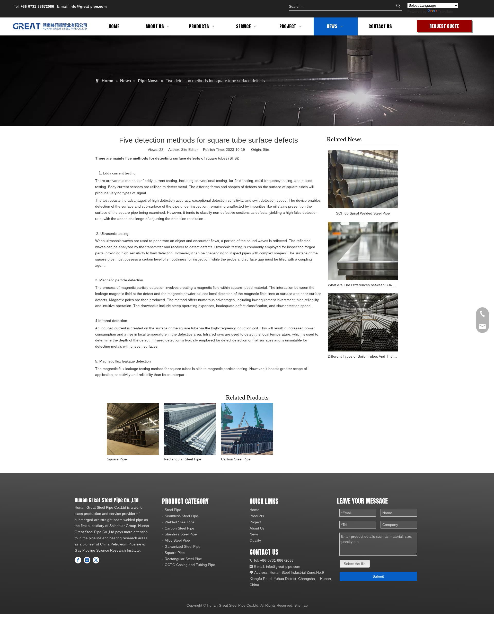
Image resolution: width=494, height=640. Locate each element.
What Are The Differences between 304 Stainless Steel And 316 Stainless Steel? (363, 285)
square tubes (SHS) (222, 158)
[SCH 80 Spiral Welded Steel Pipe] (363, 179)
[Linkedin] (87, 560)
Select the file (355, 564)
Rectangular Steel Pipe (182, 459)
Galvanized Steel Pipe (182, 546)
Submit (378, 576)
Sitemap (301, 605)
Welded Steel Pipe (180, 522)
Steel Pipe (173, 510)
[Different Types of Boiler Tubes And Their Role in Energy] (363, 322)
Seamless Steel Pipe (181, 516)
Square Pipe (117, 459)
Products (257, 516)
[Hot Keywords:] (398, 6)
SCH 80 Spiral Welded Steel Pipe (363, 213)
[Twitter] (96, 560)
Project (255, 522)
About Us (257, 528)
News (254, 534)
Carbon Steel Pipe (236, 459)
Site (266, 149)
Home (254, 510)
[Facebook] (78, 560)
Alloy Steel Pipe (177, 540)
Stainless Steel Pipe (181, 534)
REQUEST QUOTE (444, 26)
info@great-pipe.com (88, 6)
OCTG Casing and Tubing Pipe (190, 565)
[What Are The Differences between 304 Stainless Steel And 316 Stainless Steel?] (363, 251)
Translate (445, 12)
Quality (255, 540)
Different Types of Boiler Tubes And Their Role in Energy (363, 356)
